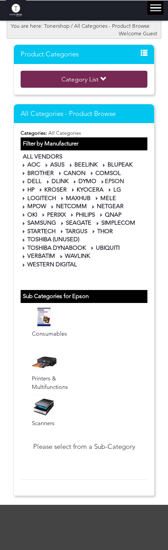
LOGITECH (41, 198)
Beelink (86, 164)
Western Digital (52, 264)
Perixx (56, 214)
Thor (105, 231)
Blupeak (120, 164)
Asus (57, 164)
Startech (41, 231)
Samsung (41, 222)
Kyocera (90, 189)
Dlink (60, 181)
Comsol (108, 173)
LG (117, 189)
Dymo (87, 181)
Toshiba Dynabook (56, 247)
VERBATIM (41, 255)
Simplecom (118, 222)
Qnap (113, 214)
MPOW (36, 206)
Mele (108, 198)
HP (30, 189)
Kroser (55, 189)
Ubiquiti (108, 247)
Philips (85, 214)
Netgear (110, 206)
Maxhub (78, 198)
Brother (40, 173)
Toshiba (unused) (53, 239)
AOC (33, 164)
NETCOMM (71, 206)
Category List (80, 79)
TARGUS (76, 231)
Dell (34, 181)
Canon (75, 173)
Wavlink (77, 255)
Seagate (78, 222)
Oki (32, 214)
